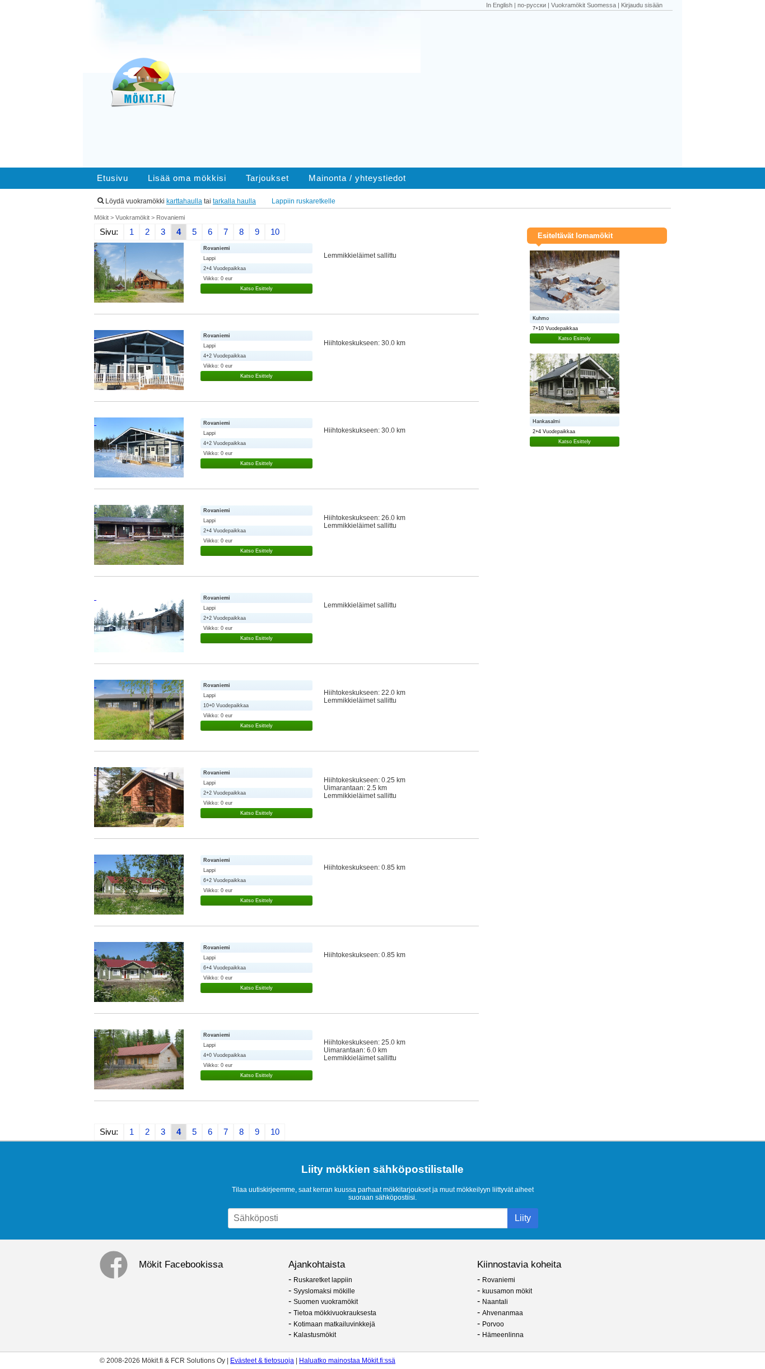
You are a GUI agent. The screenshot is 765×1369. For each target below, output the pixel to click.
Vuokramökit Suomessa (583, 5)
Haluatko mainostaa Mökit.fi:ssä (347, 1361)
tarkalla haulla (234, 201)
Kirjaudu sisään (642, 5)
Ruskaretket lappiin (322, 1280)
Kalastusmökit (314, 1335)
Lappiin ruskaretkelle (303, 201)
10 (274, 232)
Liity (523, 1218)
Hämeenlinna (503, 1335)
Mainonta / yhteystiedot (357, 178)
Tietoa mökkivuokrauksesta (334, 1313)
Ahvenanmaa (502, 1313)
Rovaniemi (498, 1280)
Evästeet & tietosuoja (262, 1361)
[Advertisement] (443, 89)
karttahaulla (184, 201)
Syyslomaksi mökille (324, 1291)
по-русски (531, 5)
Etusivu (112, 178)
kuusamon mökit (507, 1291)
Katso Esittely (256, 288)
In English (499, 5)
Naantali (495, 1302)
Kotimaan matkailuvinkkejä (334, 1324)
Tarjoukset (267, 178)
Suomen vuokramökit (325, 1302)
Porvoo (493, 1324)
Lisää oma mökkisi (187, 178)
